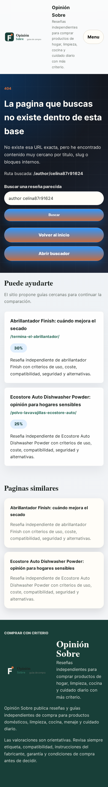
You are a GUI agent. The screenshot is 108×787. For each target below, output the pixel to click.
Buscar (54, 215)
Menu (93, 36)
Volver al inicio (54, 234)
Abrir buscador (54, 253)
